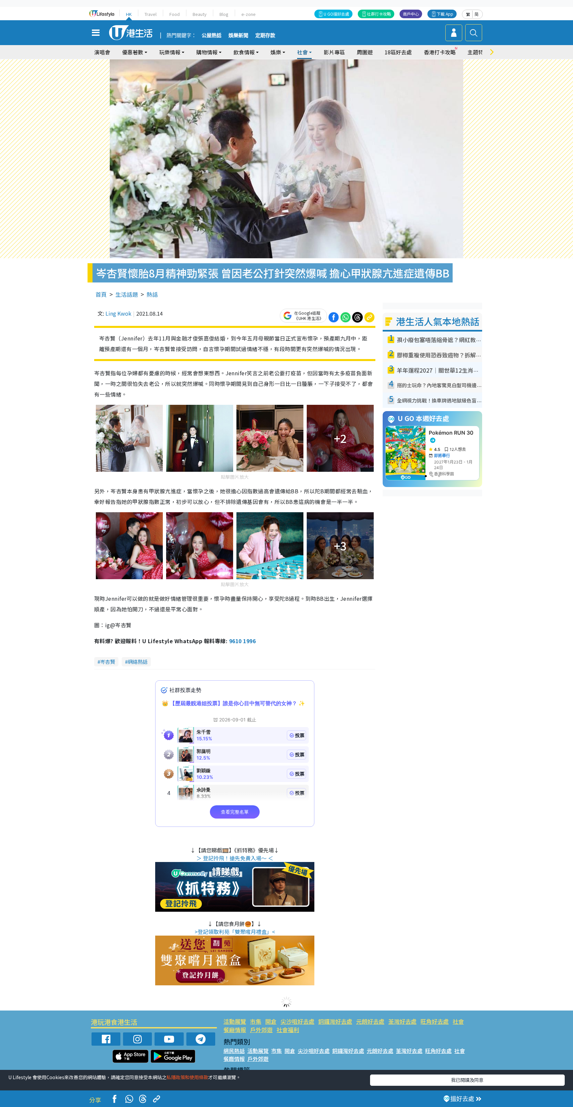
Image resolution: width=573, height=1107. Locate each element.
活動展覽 (234, 1021)
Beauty (200, 14)
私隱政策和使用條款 (187, 1077)
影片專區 (334, 52)
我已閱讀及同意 (467, 1079)
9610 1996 (242, 641)
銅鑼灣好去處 (335, 1021)
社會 (458, 1021)
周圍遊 (365, 52)
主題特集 (478, 52)
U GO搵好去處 (336, 14)
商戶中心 (411, 14)
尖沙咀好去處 (297, 1021)
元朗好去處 (370, 1021)
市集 (255, 1021)
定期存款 (265, 35)
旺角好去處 (434, 1021)
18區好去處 (398, 52)
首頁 (101, 294)
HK (129, 14)
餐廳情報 (234, 1029)
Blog (224, 14)
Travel (151, 14)
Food (174, 14)
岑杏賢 (107, 661)
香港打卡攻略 (440, 52)
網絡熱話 (138, 661)
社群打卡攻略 (379, 14)
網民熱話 (234, 1051)
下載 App (445, 14)
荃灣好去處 (402, 1021)
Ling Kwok (118, 313)
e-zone (248, 14)
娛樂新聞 (238, 35)
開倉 (271, 1021)
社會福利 (288, 1029)
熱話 (152, 294)
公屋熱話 (212, 35)
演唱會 (102, 52)
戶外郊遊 (261, 1029)
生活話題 (126, 294)
